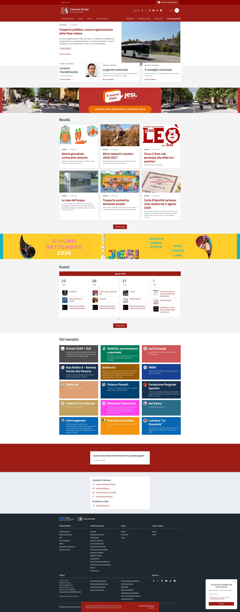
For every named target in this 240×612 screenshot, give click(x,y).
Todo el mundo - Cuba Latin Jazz (108, 292)
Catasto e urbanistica (96, 540)
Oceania (132, 291)
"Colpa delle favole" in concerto (76, 300)
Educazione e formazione (98, 546)
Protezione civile (144, 18)
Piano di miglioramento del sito (130, 596)
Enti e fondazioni (64, 540)
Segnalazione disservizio (97, 587)
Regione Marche (62, 2)
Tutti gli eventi (120, 325)
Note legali (124, 587)
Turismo (92, 567)
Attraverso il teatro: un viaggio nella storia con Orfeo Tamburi (167, 293)
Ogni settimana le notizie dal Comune (220, 590)
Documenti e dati (64, 549)
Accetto (151, 608)
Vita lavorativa (94, 570)
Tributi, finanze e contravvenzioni (100, 564)
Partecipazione (94, 558)
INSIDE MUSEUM (135, 299)
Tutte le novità (120, 227)
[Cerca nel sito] (177, 10)
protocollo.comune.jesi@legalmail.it (70, 592)
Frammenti (102, 299)
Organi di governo (64, 531)
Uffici (60, 537)
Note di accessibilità (127, 590)
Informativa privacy (127, 584)
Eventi (154, 534)
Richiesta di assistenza (97, 590)
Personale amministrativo (67, 546)
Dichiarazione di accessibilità (130, 593)
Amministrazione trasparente (130, 581)
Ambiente (93, 531)
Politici (61, 543)
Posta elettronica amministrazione (70, 607)
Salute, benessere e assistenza (99, 561)
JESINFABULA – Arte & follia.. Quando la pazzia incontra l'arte (167, 309)
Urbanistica (158, 18)
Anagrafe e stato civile (97, 534)
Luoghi (154, 531)
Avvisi (123, 537)
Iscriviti (221, 603)
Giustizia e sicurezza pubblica (99, 549)
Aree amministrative (65, 534)
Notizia (64, 149)
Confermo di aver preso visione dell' (219, 598)
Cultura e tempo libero (97, 543)
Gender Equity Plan (127, 599)
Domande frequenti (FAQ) (98, 581)
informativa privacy (218, 599)
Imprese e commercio (96, 552)
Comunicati (124, 534)
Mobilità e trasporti (96, 555)
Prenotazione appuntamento (99, 584)
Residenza (130, 18)
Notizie (123, 531)
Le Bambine (72, 291)
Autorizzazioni (94, 537)
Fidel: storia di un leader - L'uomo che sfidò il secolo (77, 307)
